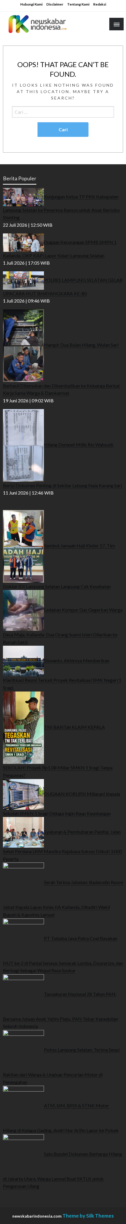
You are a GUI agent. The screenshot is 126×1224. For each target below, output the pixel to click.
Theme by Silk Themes (88, 1216)
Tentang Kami (78, 4)
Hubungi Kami (31, 4)
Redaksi (99, 4)
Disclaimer (54, 4)
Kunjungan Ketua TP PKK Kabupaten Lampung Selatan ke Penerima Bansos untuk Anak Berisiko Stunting (61, 206)
